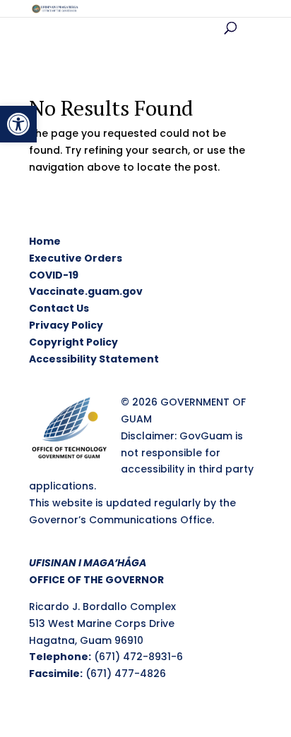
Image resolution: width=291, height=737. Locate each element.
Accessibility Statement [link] (94, 359)
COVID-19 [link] (53, 275)
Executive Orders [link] (75, 258)
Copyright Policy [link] (73, 342)
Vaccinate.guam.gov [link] (86, 291)
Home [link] (45, 241)
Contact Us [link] (59, 308)
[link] (18, 124)
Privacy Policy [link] (66, 325)
